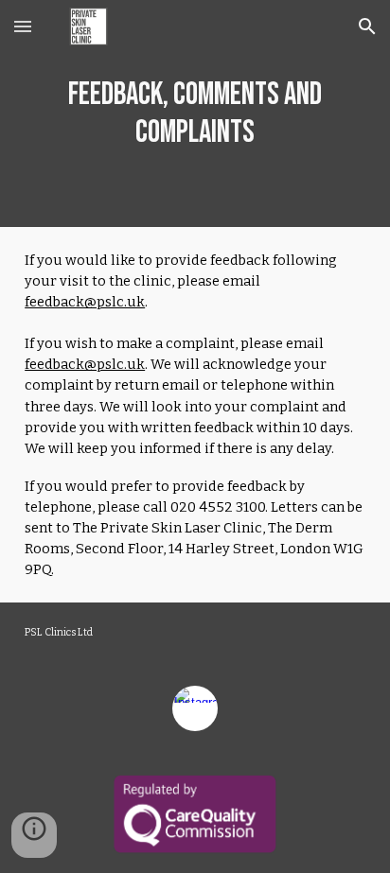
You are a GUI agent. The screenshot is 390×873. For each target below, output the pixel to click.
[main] (195, 113)
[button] (22, 26)
